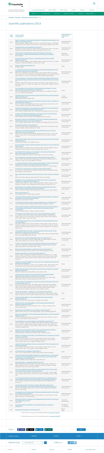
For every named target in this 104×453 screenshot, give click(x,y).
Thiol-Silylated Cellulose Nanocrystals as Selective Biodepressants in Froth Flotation (35, 202)
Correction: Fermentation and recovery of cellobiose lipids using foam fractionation (35, 243)
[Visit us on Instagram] (75, 442)
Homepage (11, 17)
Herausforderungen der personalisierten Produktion (28, 47)
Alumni (78, 435)
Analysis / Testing (69, 13)
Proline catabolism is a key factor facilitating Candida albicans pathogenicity (33, 321)
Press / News (63, 10)
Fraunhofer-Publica (53, 412)
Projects (81, 13)
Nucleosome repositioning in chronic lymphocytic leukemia (29, 253)
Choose (45, 442)
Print (81, 429)
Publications (89, 13)
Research (57, 13)
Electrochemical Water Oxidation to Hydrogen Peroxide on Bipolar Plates (33, 249)
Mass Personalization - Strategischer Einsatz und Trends (28, 362)
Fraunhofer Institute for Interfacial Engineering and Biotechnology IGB (16, 10)
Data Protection (90, 449)
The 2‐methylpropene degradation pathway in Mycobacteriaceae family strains (34, 157)
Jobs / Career (52, 10)
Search (94, 3)
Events (74, 10)
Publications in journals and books (30, 17)
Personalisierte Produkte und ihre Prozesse (25, 125)
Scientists (56, 435)
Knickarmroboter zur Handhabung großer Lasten (27, 351)
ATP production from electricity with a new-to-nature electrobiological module (34, 213)
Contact (82, 10)
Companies (34, 435)
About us (34, 13)
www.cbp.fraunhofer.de (38, 10)
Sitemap (33, 449)
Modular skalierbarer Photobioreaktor (24, 65)
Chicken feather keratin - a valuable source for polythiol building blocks (32, 291)
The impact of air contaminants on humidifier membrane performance (32, 168)
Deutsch (91, 10)
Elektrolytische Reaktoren (21, 192)
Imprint (70, 449)
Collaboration (45, 13)
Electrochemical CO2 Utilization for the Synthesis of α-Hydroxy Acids (32, 310)
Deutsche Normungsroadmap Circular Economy (27, 409)
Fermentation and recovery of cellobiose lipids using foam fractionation (32, 238)
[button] (21, 429)
